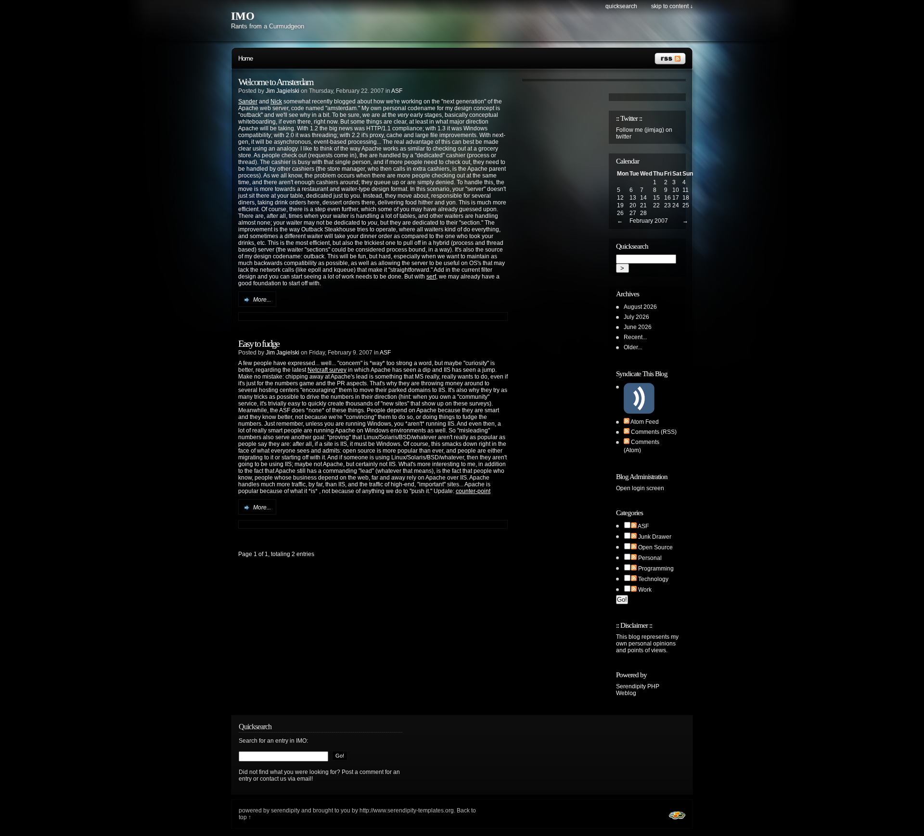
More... (262, 299)
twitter (623, 136)
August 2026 (640, 307)
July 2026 (636, 317)
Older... (633, 347)
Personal (650, 558)
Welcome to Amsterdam (275, 81)
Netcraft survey (327, 370)
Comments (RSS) (654, 432)
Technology (653, 579)
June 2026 (638, 327)
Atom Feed (644, 421)
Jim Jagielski (282, 91)
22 (656, 205)
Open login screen (640, 488)
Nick (276, 101)
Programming (656, 568)
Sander (247, 101)
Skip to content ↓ (672, 6)
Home (245, 58)
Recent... (635, 337)
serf (431, 276)
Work (645, 589)
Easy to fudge (258, 343)
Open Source (655, 547)
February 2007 (648, 220)
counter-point (473, 491)
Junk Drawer (654, 536)
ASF (396, 91)
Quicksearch (621, 6)
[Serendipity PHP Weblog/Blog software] (677, 821)
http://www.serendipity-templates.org (406, 810)
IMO (243, 16)
